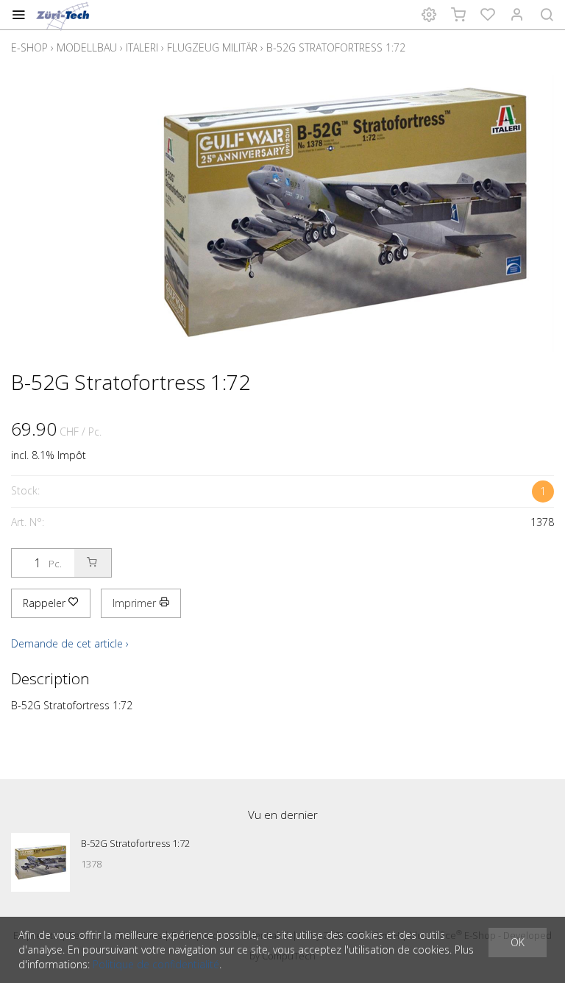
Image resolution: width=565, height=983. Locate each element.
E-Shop (29, 47)
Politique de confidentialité (156, 964)
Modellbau (87, 47)
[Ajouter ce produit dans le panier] (92, 563)
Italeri (142, 47)
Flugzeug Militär (212, 47)
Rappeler (45, 603)
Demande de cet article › (70, 643)
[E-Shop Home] (64, 14)
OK (518, 942)
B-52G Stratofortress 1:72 (335, 47)
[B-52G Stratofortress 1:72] (40, 862)
